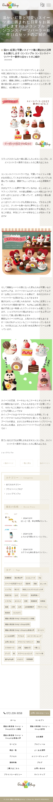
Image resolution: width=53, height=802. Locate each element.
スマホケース (9, 648)
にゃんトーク (30, 578)
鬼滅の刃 (27, 648)
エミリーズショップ (34, 636)
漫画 (6, 607)
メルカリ (20, 659)
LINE (13, 607)
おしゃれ (43, 584)
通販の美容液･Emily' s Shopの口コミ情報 (19, 619)
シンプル (8, 589)
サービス (41, 630)
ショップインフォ (7, 452)
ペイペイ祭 (39, 653)
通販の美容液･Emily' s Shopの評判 (17, 624)
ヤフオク (24, 595)
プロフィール (42, 607)
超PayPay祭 (9, 659)
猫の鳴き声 (18, 578)
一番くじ (37, 648)
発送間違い (35, 595)
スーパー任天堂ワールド (13, 584)
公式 (19, 607)
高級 (35, 584)
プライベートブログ (14, 489)
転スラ (17, 589)
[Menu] (49, 5)
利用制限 (30, 659)
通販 (38, 642)
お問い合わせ (9, 642)
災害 (25, 601)
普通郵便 (8, 578)
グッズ (7, 653)
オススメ (18, 601)
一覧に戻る (26, 463)
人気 (19, 648)
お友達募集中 (29, 607)
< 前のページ (8, 463)
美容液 (7, 613)
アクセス (21, 636)
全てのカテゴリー (13, 484)
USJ (40, 578)
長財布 (28, 584)
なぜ (16, 595)
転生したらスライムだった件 (33, 589)
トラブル (8, 601)
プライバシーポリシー (25, 642)
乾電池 (42, 601)
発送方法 (8, 595)
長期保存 (34, 601)
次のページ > (45, 463)
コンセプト (17, 613)
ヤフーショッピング (25, 653)
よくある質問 (9, 636)
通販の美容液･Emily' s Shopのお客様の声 (19, 630)
